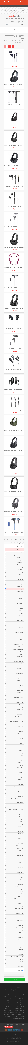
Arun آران (21, 707)
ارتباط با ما (22, 12)
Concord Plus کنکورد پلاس (18, 923)
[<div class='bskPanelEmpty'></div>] (22, 21)
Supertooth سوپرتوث (19, 577)
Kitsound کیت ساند (19, 702)
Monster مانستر (20, 690)
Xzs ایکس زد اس (20, 891)
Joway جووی (20, 903)
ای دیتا (20, 1014)
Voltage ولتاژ (20, 831)
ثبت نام (15, 21)
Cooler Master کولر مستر (18, 716)
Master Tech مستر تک (19, 777)
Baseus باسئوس (20, 748)
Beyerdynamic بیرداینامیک (18, 649)
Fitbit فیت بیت (20, 896)
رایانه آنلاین (14, 1035)
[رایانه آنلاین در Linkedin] (14, 1030)
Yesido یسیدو (20, 858)
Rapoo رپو (21, 610)
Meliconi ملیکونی (19, 819)
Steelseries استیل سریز (18, 786)
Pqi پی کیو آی (20, 743)
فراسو (5, 1014)
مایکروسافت (8, 1014)
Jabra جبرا (21, 596)
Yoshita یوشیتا (20, 872)
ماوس (9, 1010)
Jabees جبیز (20, 796)
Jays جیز (21, 608)
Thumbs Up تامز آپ (19, 807)
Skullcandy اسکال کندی (18, 697)
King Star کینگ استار (19, 886)
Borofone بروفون (20, 930)
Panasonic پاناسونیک (19, 581)
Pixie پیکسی (20, 954)
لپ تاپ (14, 1008)
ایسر (23, 1014)
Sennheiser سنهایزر (19, 560)
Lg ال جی (21, 879)
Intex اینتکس (20, 947)
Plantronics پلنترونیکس (18, 661)
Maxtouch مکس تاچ (19, 913)
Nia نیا (22, 683)
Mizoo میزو (21, 850)
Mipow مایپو (21, 627)
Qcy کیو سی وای (20, 802)
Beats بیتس (20, 579)
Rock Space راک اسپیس (18, 942)
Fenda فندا (21, 782)
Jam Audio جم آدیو (19, 817)
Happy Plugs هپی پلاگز (18, 644)
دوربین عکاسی (21, 1010)
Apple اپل (21, 572)
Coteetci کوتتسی (19, 845)
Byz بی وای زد (20, 838)
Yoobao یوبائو (20, 760)
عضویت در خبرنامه (8, 1026)
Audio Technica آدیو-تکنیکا (17, 637)
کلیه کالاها (20, 970)
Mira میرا (21, 906)
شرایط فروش (16, 1026)
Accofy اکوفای (20, 757)
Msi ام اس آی (20, 791)
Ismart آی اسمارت (20, 794)
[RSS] (6, 1030)
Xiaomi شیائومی (20, 659)
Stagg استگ (20, 937)
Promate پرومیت (20, 709)
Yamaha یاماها (20, 593)
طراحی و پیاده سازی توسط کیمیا (13, 1041)
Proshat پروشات (20, 812)
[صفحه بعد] (21, 539)
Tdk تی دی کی (20, 829)
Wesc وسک (21, 606)
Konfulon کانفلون (19, 927)
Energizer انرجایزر (19, 678)
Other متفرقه (20, 966)
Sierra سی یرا (20, 601)
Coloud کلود (20, 826)
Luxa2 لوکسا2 (20, 738)
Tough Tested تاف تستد (18, 719)
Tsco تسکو (21, 671)
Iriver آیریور (21, 932)
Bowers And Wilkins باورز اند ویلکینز (16, 809)
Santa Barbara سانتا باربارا (18, 908)
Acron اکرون (20, 613)
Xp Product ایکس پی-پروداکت (17, 956)
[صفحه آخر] (23, 539)
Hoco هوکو (21, 704)
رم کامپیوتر (18, 1012)
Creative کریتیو (20, 562)
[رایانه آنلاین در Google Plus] (22, 1030)
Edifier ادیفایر (20, 647)
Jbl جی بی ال (20, 651)
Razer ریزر (21, 567)
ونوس (22, 915)
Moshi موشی (20, 584)
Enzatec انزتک (20, 574)
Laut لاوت (21, 918)
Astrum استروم (20, 656)
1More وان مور (20, 726)
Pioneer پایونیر (20, 630)
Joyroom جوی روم (19, 855)
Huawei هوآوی (20, 774)
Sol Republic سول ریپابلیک (18, 736)
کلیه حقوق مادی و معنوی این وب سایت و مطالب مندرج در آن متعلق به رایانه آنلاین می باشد (14, 1037)
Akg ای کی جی (20, 654)
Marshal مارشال (20, 920)
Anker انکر (21, 860)
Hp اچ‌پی (21, 770)
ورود (12, 21)
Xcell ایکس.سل (20, 733)
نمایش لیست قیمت (14, 979)
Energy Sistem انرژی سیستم (17, 555)
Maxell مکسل (20, 712)
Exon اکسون (20, 870)
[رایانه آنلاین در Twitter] (16, 1030)
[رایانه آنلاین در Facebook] (19, 1030)
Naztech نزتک (20, 724)
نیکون (15, 1014)
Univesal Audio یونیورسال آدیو (17, 952)
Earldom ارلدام (20, 901)
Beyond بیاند (20, 741)
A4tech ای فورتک (20, 603)
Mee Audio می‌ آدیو (19, 789)
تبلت (11, 1008)
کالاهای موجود (19, 969)
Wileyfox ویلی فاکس (19, 673)
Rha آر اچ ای (21, 685)
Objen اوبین (21, 598)
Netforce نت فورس (19, 911)
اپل (18, 1014)
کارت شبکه (22, 1012)
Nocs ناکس (21, 615)
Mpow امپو (21, 821)
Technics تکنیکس (19, 591)
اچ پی (12, 1014)
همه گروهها (21, 552)
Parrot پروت (21, 618)
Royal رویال (21, 949)
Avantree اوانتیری (19, 620)
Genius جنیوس (20, 565)
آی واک (22, 755)
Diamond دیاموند (20, 964)
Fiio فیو (21, 639)
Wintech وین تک (20, 557)
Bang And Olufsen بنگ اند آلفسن (16, 721)
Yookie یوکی (20, 853)
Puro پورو (21, 666)
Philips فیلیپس (20, 586)
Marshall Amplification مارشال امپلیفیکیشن (17, 799)
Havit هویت (21, 663)
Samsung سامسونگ (19, 632)
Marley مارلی (20, 762)
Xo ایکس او (21, 944)
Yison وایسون (20, 843)
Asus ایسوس (20, 634)
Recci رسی (21, 961)
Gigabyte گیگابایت (19, 729)
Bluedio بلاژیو (20, 779)
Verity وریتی (20, 959)
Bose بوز (21, 695)
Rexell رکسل (20, 925)
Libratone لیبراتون (19, 765)
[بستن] (5, 2)
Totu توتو (21, 745)
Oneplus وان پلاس (19, 680)
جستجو (14, 975)
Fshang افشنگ (20, 894)
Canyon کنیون (20, 622)
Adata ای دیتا (20, 877)
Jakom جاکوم (20, 833)
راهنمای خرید (21, 10)
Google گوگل (20, 867)
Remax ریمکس (20, 675)
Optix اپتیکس (20, 836)
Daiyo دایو (21, 731)
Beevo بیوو (21, 862)
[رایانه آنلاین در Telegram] (8, 1030)
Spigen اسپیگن (20, 668)
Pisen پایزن (21, 688)
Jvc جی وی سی (20, 767)
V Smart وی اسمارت (19, 841)
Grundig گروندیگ (19, 714)
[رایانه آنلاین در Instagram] (11, 1030)
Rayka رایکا (21, 874)
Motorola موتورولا (19, 700)
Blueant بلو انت (20, 692)
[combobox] (14, 29)
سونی (5, 1012)
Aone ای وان (21, 935)
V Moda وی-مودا (20, 753)
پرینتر (5, 1010)
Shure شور (21, 625)
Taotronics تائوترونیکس (18, 882)
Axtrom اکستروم (20, 642)
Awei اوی (21, 824)
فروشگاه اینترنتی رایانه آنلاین (19, 1006)
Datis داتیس (20, 784)
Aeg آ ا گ (21, 889)
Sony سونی (21, 589)
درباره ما (6, 10)
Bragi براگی (21, 772)
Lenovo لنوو (21, 804)
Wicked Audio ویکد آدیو (18, 899)
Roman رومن (20, 884)
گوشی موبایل (6, 1008)
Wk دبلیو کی (21, 814)
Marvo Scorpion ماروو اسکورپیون (16, 848)
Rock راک (21, 865)
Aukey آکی (21, 750)
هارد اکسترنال (15, 1010)
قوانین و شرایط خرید (13, 10)
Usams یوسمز (20, 940)
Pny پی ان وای (20, 569)
